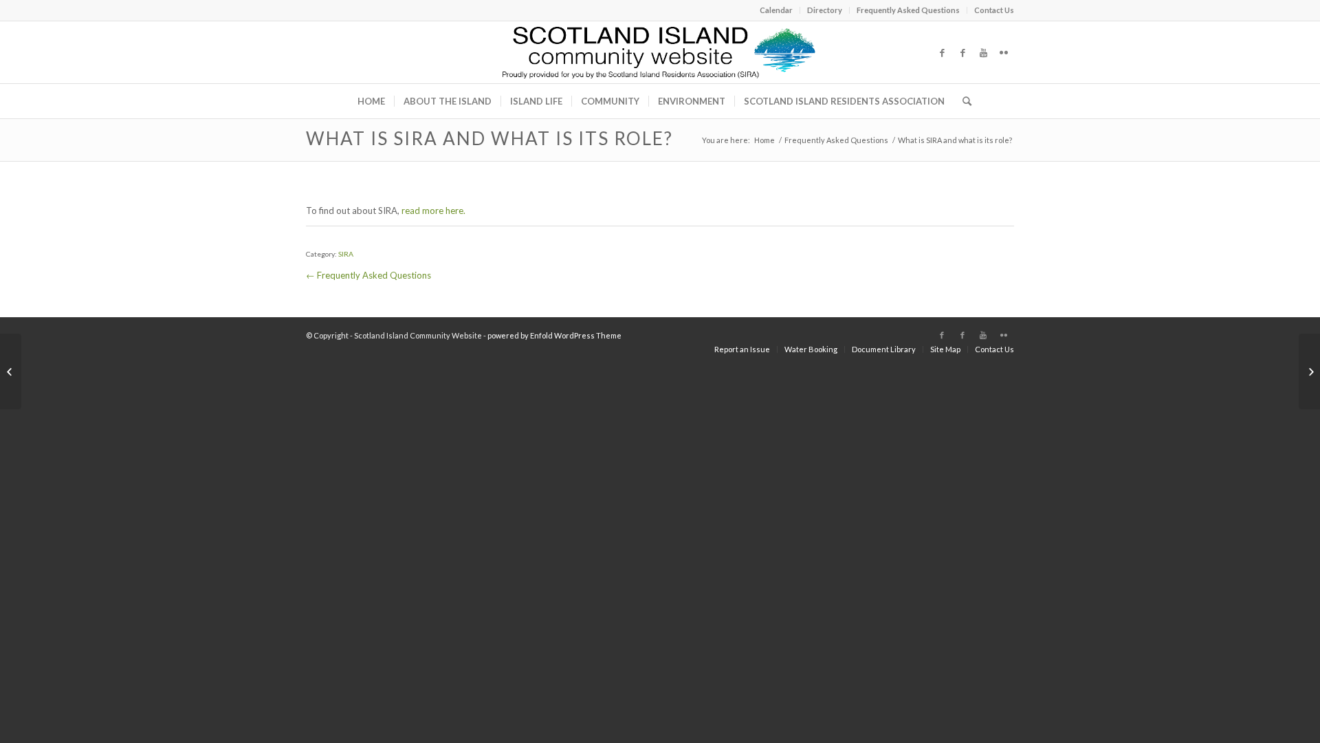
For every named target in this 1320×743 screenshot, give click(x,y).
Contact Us (994, 10)
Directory (824, 10)
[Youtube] (983, 52)
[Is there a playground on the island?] (10, 371)
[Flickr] (1003, 52)
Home (764, 140)
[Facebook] (942, 52)
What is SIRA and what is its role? (489, 138)
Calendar (776, 10)
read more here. (433, 210)
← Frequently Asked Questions (368, 275)
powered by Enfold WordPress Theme (554, 335)
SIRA (345, 254)
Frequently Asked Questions (908, 10)
